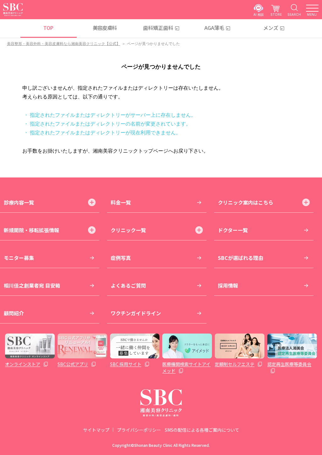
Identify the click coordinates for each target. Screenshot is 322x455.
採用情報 (228, 285)
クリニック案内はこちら (245, 202)
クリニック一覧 (128, 230)
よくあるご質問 (128, 285)
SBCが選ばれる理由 (240, 257)
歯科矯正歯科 (158, 27)
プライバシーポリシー (139, 430)
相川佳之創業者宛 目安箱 (32, 285)
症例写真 (121, 257)
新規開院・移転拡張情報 (31, 230)
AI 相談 (258, 14)
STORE (276, 14)
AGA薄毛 (214, 27)
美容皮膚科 (105, 27)
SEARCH (294, 14)
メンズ (270, 27)
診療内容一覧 (19, 202)
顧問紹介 (14, 313)
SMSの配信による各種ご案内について (202, 430)
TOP (48, 27)
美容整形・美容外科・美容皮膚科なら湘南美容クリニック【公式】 (63, 44)
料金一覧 (121, 202)
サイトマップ (96, 430)
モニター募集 (19, 257)
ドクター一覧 (233, 230)
